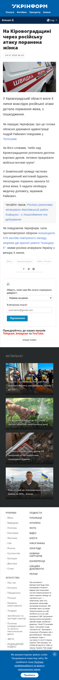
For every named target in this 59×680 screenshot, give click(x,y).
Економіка (12, 533)
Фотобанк (22, 12)
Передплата (13, 592)
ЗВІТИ (10, 639)
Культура (12, 558)
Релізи (34, 574)
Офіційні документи (37, 567)
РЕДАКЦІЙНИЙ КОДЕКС (15, 645)
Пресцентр (34, 12)
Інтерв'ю (35, 523)
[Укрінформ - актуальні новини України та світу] (29, 6)
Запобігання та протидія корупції (16, 617)
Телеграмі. (10, 139)
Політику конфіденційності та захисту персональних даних (30, 666)
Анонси (47, 12)
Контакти (12, 587)
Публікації (36, 518)
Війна (9, 261)
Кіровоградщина (24, 261)
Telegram (8, 333)
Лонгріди (35, 548)
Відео (33, 533)
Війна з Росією (44, 261)
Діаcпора (12, 563)
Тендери (12, 610)
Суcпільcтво (13, 553)
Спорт (10, 568)
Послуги (10, 12)
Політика (12, 528)
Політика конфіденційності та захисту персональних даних (16, 628)
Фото (33, 528)
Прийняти (29, 675)
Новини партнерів (36, 554)
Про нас (11, 582)
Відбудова (12, 522)
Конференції (37, 561)
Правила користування (14, 604)
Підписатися (17, 318)
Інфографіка (37, 543)
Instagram (22, 333)
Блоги (33, 538)
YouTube (37, 333)
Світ (9, 543)
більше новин (29, 340)
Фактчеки (12, 538)
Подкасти (36, 512)
